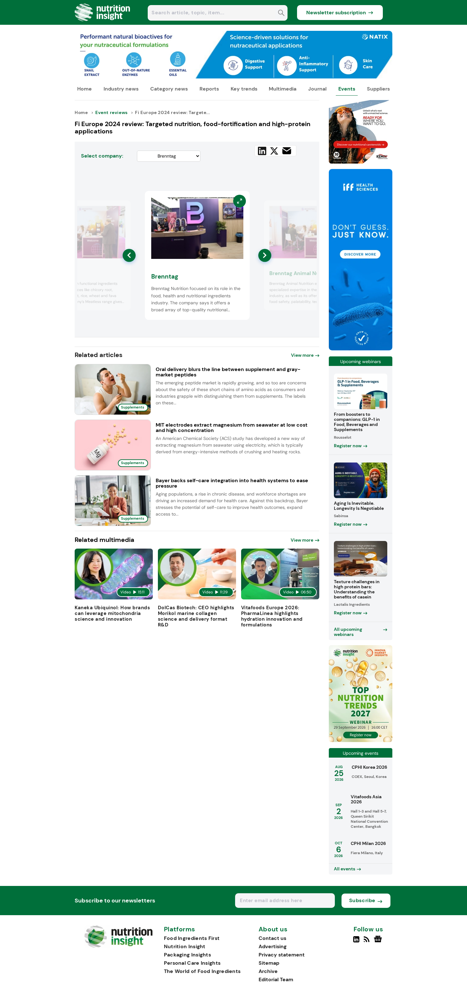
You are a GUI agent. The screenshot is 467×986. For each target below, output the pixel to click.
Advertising (273, 946)
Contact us (272, 938)
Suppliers (378, 89)
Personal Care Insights (192, 963)
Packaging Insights (187, 955)
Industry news (121, 89)
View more (302, 355)
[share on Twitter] (274, 150)
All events (344, 868)
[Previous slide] (129, 255)
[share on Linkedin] (262, 151)
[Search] (281, 13)
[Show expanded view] (122, 209)
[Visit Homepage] (103, 23)
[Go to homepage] (118, 946)
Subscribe (362, 900)
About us (273, 929)
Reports (209, 89)
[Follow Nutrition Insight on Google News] (379, 942)
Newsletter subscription (336, 13)
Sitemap (269, 963)
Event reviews (111, 112)
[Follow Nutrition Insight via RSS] (367, 942)
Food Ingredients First (192, 938)
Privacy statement (282, 955)
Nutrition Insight (185, 946)
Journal (317, 89)
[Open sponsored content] (233, 77)
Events (346, 89)
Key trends (244, 89)
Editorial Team (276, 979)
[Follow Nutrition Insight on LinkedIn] (356, 942)
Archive (268, 971)
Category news (169, 89)
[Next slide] (264, 255)
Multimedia (282, 89)
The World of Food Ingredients (202, 971)
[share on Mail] (287, 150)
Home (84, 89)
